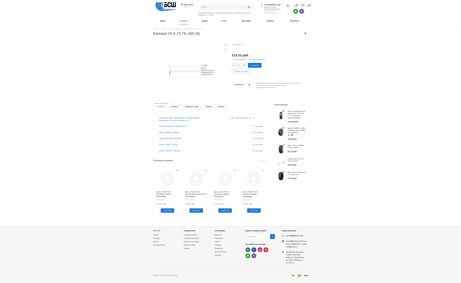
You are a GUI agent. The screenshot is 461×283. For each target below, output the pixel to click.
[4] (240, 45)
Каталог (157, 230)
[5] (242, 45)
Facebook (254, 249)
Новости (218, 235)
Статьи (217, 242)
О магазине (220, 230)
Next (266, 161)
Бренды (218, 255)
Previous (262, 161)
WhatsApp (295, 11)
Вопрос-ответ (189, 245)
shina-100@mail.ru (294, 244)
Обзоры (218, 245)
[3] (237, 45)
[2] (235, 45)
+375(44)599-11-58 (272, 5)
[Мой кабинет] (288, 6)
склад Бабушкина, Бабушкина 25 (173, 126)
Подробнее (167, 210)
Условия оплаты (190, 235)
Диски (155, 242)
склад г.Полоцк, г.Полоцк (170, 151)
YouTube (266, 249)
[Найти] (249, 7)
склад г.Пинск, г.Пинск (168, 144)
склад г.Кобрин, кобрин (169, 132)
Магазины (219, 238)
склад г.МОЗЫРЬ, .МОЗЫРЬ (170, 138)
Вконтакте (248, 249)
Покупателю (189, 230)
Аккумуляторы (159, 245)
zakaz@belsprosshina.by (272, 9)
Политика (219, 248)
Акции (186, 248)
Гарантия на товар (191, 242)
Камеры (156, 238)
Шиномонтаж (220, 252)
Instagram (260, 249)
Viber (301, 11)
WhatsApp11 (248, 255)
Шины (155, 235)
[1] (233, 45)
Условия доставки (191, 238)
